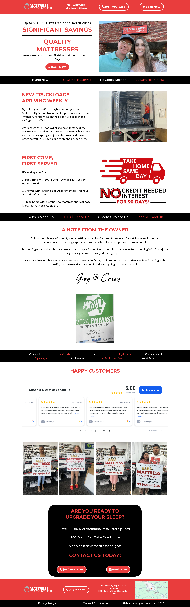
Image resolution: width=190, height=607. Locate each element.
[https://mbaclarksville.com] (38, 7)
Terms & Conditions (95, 603)
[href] (151, 590)
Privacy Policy (46, 603)
